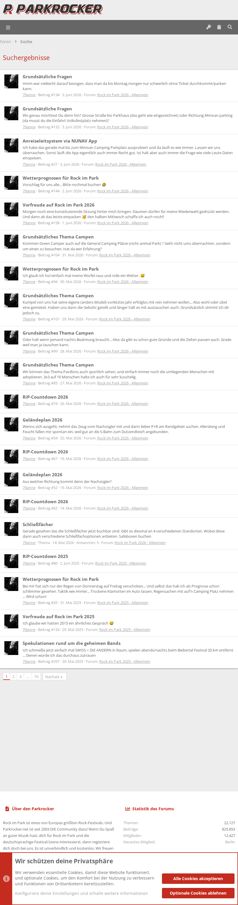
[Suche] (229, 27)
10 (36, 676)
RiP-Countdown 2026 (45, 397)
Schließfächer (38, 524)
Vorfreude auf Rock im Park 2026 (59, 205)
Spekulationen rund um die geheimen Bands (71, 643)
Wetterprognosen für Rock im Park (61, 178)
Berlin (230, 841)
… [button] (27, 676)
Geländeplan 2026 (42, 420)
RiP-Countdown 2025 (45, 556)
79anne (29, 94)
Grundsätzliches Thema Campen (58, 237)
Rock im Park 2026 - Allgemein (122, 94)
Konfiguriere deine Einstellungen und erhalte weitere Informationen (81, 893)
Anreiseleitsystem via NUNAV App (60, 141)
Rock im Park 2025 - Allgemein (120, 563)
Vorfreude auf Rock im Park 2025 (59, 616)
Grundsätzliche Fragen (47, 76)
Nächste (52, 676)
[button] (8, 27)
